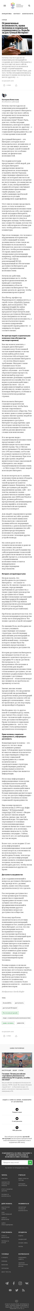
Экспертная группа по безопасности (23, 1209)
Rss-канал (24, 1290)
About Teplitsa (6, 1272)
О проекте (5, 1257)
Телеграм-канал (7, 1283)
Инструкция (6, 1070)
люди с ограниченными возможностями (16, 1018)
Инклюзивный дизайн (10, 1013)
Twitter (17, 1290)
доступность (19, 1003)
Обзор (15, 1070)
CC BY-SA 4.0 (20, 1308)
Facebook (14, 1283)
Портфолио (5, 1268)
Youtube (10, 1290)
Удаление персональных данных (23, 1264)
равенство (20, 1023)
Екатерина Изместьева (10, 99)
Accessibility (7, 1003)
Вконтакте (27, 1283)
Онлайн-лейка (23, 1243)
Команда (4, 1261)
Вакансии (5, 1264)
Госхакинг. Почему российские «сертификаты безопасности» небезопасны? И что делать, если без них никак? (16, 1077)
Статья (4, 20)
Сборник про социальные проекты (6, 1184)
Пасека (20, 1246)
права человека (8, 1023)
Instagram (20, 1283)
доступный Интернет (10, 1008)
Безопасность (27, 14)
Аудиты (20, 1235)
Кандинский (22, 1239)
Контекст (17, 14)
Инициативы (7, 14)
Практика (5, 1178)
